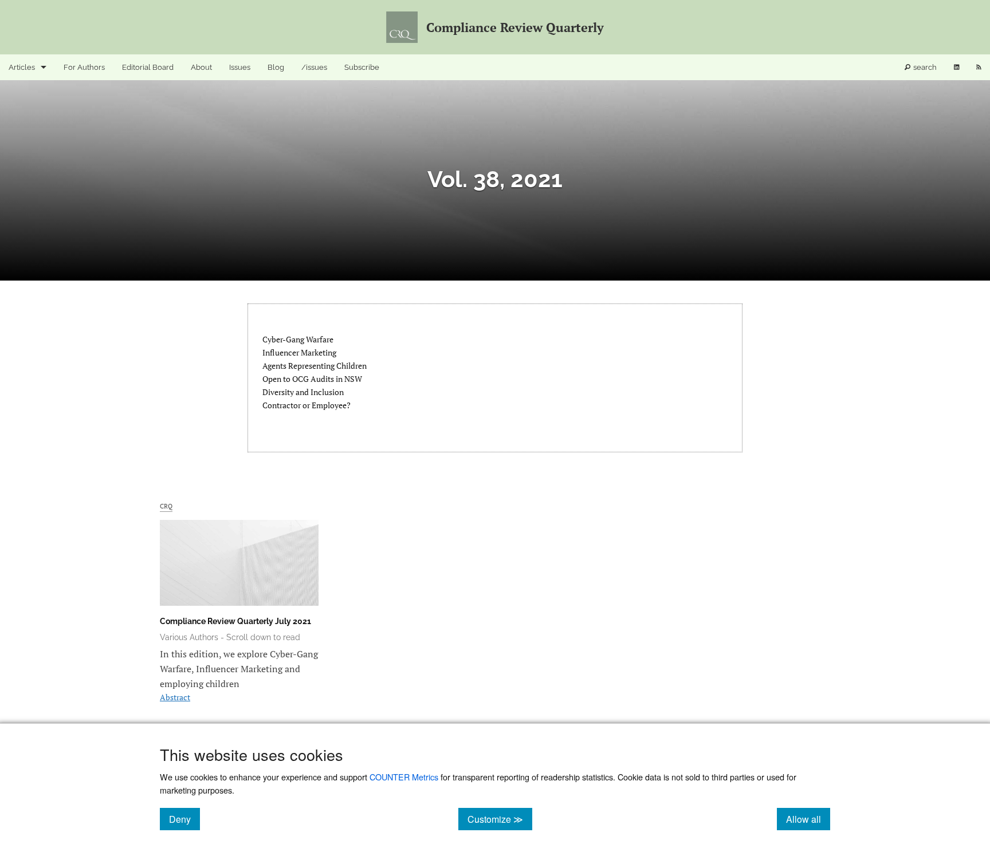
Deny (184, 819)
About (201, 67)
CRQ (166, 506)
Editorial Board (148, 67)
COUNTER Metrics (404, 777)
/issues (314, 67)
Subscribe (361, 67)
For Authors (84, 67)
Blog (276, 67)
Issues (239, 67)
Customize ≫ (499, 819)
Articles (22, 67)
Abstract (175, 697)
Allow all (808, 819)
